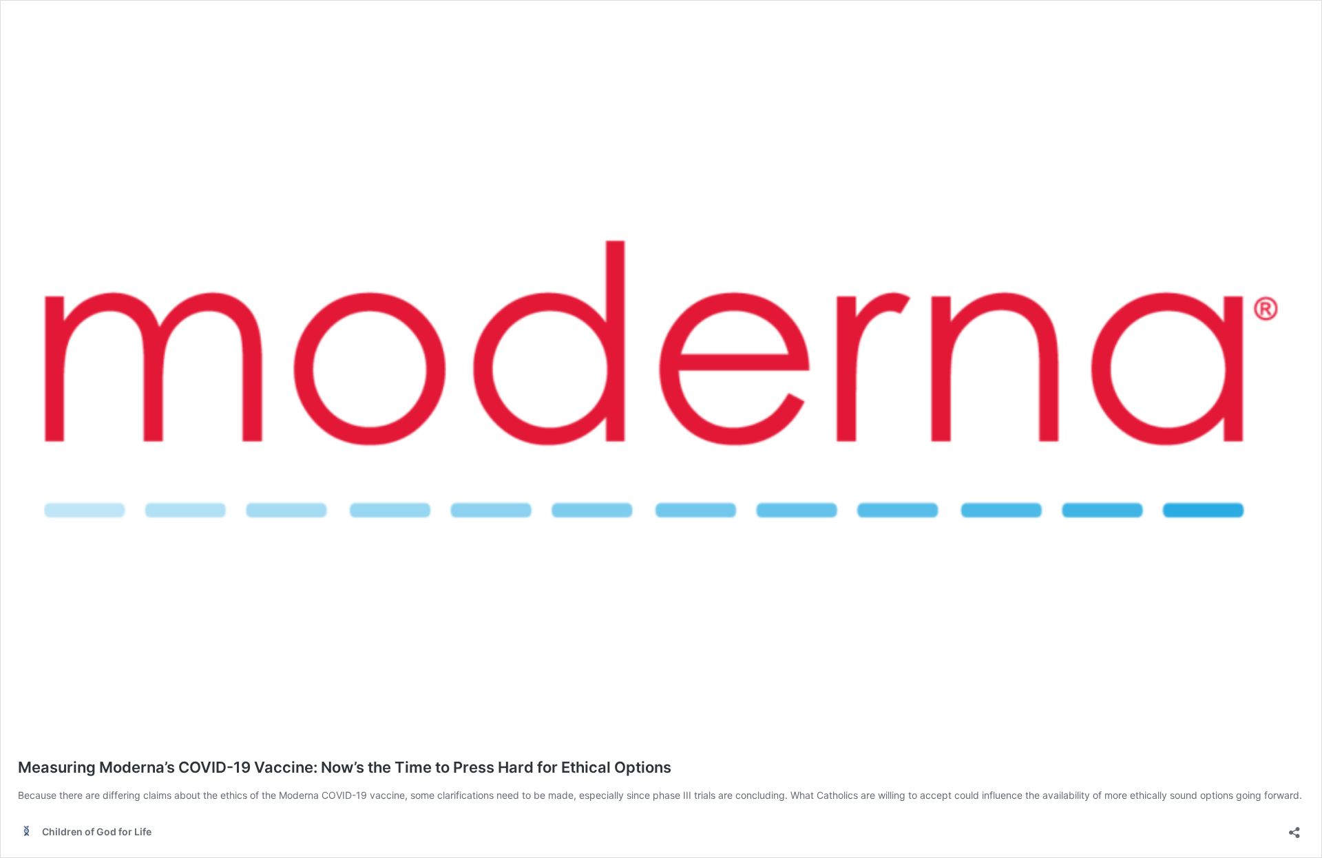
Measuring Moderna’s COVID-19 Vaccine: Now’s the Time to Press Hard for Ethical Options (344, 767)
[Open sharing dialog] (1294, 828)
